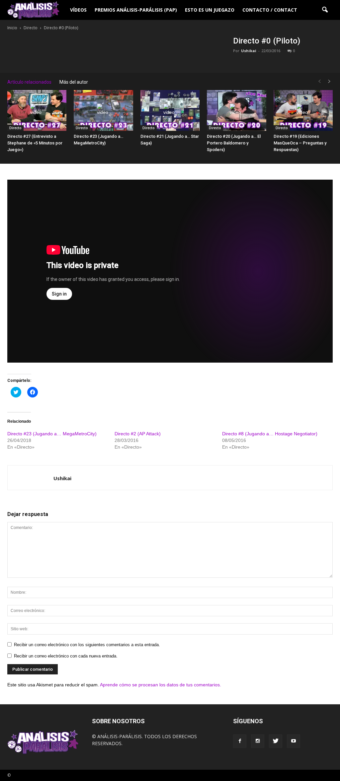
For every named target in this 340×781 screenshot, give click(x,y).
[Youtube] (293, 741)
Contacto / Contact (269, 10)
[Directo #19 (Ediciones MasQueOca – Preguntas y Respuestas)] (303, 110)
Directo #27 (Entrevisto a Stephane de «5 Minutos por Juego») (34, 143)
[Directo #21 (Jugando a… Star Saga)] (170, 110)
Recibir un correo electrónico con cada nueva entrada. (66, 655)
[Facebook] (239, 741)
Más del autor (73, 82)
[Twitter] (275, 741)
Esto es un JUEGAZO (209, 10)
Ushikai (248, 50)
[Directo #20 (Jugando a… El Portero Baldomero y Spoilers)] (236, 110)
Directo (15, 128)
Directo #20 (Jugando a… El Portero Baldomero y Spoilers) (234, 143)
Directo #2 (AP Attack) (138, 433)
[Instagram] (257, 741)
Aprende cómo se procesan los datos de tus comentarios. (160, 684)
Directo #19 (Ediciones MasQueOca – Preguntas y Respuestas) (300, 143)
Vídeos (78, 10)
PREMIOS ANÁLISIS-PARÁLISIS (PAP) (136, 10)
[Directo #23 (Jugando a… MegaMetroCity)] (103, 110)
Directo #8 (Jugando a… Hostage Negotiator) (269, 433)
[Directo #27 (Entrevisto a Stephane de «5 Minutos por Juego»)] (36, 110)
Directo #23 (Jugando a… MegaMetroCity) (52, 433)
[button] (325, 10)
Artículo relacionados (29, 82)
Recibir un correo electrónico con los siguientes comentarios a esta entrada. (87, 644)
